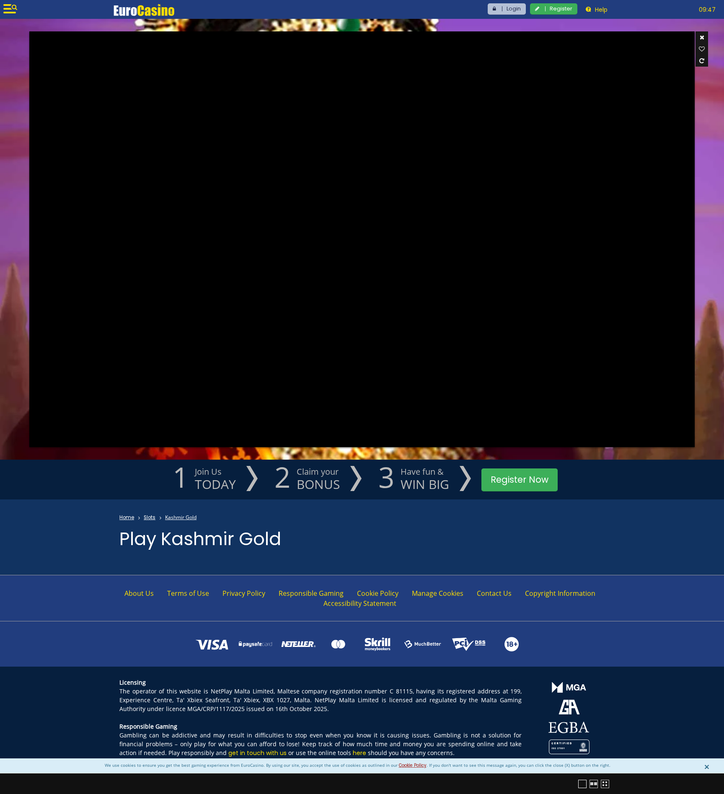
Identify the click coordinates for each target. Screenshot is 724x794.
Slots (149, 517)
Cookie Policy (413, 765)
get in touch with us (257, 753)
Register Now (519, 479)
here (359, 753)
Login (514, 9)
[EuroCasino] (144, 9)
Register (561, 9)
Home (126, 517)
